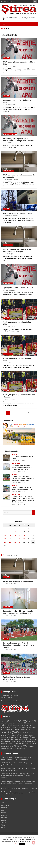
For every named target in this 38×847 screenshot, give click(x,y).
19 (15, 539)
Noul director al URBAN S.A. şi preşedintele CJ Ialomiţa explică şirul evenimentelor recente (18, 783)
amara (12, 721)
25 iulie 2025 (6, 290)
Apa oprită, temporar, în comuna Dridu (17, 213)
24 (5, 542)
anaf (19, 721)
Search (33, 512)
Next (29, 413)
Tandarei (12, 748)
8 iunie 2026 (6, 143)
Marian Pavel (25, 737)
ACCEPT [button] (22, 844)
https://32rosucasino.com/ (9, 788)
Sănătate (4, 808)
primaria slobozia (27, 741)
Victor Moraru (21, 748)
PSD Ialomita (26, 743)
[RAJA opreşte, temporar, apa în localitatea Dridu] (19, 49)
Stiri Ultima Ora (8, 170)
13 (19, 535)
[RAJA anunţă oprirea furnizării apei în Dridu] (19, 87)
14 (24, 535)
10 (5, 535)
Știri (2, 810)
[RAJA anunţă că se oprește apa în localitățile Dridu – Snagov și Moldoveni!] (19, 125)
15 (28, 535)
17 (5, 539)
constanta (6, 727)
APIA (33, 721)
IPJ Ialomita (14, 735)
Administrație (7, 245)
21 (24, 539)
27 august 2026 (16, 460)
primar (7, 741)
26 (15, 542)
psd (18, 743)
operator (8, 739)
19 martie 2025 (7, 363)
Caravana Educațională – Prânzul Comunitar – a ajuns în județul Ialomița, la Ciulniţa (23, 478)
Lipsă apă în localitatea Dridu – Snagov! (18, 288)
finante (16, 729)
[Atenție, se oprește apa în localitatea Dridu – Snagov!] (19, 381)
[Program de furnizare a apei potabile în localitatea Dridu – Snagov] (19, 236)
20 (19, 539)
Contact (3, 827)
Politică (3, 820)
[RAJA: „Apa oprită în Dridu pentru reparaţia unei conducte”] (19, 162)
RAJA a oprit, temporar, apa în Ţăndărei (18, 581)
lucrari (14, 737)
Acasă (3, 803)
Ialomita (10, 732)
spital (31, 746)
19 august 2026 (7, 66)
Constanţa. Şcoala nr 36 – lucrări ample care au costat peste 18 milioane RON (22, 467)
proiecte (11, 743)
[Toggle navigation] (3, 24)
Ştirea (14, 66)
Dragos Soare (26, 727)
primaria (14, 741)
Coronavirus (16, 727)
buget (4, 723)
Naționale (4, 817)
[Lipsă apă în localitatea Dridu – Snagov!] (19, 274)
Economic (14, 134)
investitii (5, 735)
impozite (23, 732)
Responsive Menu (35, 1)
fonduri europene (25, 729)
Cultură (14, 474)
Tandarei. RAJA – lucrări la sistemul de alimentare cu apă (22, 488)
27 (19, 542)
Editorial (3, 813)
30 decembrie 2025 (8, 179)
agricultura (5, 721)
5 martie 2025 (7, 399)
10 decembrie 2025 (8, 215)
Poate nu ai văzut (10, 555)
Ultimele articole (11, 451)
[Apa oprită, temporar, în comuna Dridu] (19, 200)
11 (10, 535)
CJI (23, 723)
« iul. (4, 549)
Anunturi (6, 57)
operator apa (18, 739)
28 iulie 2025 (6, 254)
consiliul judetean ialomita (22, 725)
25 (10, 542)
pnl (26, 739)
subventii (5, 748)
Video (3, 825)
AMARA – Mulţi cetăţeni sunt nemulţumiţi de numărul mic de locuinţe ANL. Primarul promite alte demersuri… (23, 499)
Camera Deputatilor (14, 723)
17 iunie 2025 (7, 326)
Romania (9, 746)
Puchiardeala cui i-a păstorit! (28, 788)
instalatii (30, 732)
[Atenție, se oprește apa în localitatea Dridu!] (19, 309)
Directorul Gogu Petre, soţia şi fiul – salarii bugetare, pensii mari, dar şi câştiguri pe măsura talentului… (17, 775)
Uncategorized (8, 354)
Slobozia (21, 746)
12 (15, 535)
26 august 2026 (16, 491)
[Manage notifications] (33, 842)
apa (26, 721)
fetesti (9, 729)
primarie (4, 743)
